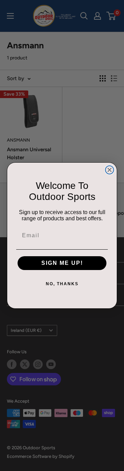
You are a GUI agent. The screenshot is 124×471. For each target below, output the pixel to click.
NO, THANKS (62, 283)
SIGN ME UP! (62, 263)
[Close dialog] (109, 170)
